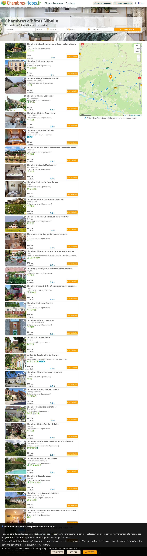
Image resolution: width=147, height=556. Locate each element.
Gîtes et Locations (54, 3)
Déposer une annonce (102, 3)
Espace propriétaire (124, 3)
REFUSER (73, 552)
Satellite (137, 48)
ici (80, 548)
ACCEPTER (89, 552)
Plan (137, 45)
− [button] (139, 59)
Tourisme (70, 3)
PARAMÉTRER (57, 552)
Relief (137, 51)
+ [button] (139, 56)
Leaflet (125, 115)
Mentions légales (136, 115)
